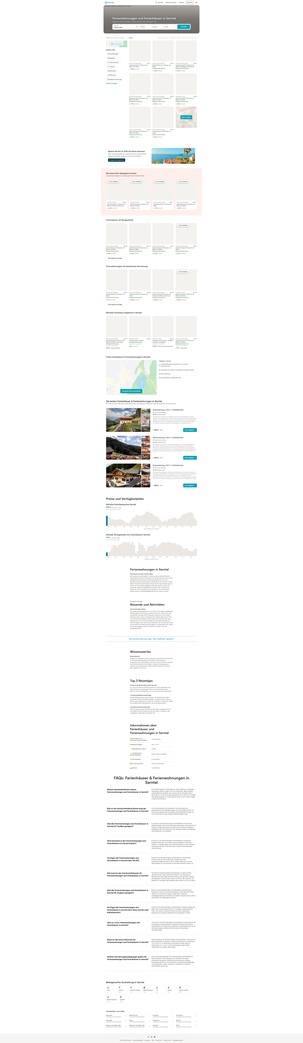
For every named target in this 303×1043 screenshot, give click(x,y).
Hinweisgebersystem (178, 1040)
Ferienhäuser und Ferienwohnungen (115, 37)
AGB (153, 1040)
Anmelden (181, 2)
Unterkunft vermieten (171, 2)
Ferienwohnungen (113, 54)
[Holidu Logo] (112, 2)
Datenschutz (159, 1040)
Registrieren (190, 2)
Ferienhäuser (111, 58)
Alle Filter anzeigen (111, 83)
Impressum (147, 1040)
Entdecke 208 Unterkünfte (131, 391)
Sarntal (131, 37)
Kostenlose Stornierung (114, 79)
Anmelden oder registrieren (116, 160)
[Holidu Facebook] (154, 1036)
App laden (160, 2)
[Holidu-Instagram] (148, 1036)
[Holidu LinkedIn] (151, 1036)
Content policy (167, 1040)
